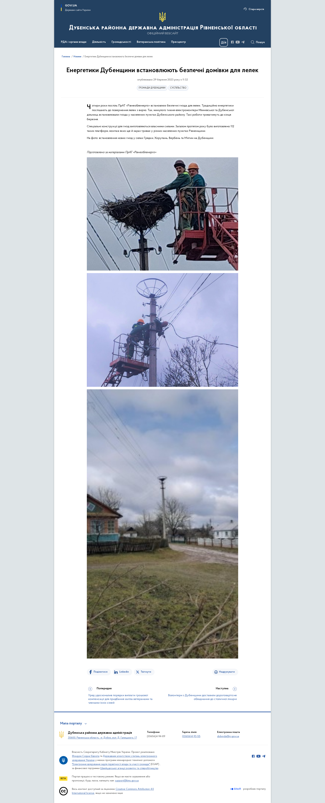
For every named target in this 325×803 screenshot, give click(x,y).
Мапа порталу (71, 723)
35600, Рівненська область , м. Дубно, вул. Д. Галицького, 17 (102, 737)
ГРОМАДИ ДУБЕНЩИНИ (152, 88)
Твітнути (146, 672)
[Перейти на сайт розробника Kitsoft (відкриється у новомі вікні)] (236, 789)
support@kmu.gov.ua (127, 780)
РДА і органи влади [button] (73, 42)
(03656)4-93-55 (191, 736)
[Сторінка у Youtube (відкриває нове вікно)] (238, 42)
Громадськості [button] (121, 42)
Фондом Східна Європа (85, 756)
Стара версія (256, 9)
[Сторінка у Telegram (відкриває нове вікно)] (243, 42)
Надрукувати (227, 672)
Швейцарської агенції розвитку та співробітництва (129, 768)
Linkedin (124, 672)
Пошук (260, 42)
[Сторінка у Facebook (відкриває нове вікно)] (232, 42)
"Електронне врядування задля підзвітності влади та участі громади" (111, 764)
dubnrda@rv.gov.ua (228, 736)
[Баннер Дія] (223, 42)
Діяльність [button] (99, 42)
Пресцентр (178, 42)
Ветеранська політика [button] (151, 42)
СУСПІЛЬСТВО (178, 88)
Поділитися (100, 672)
